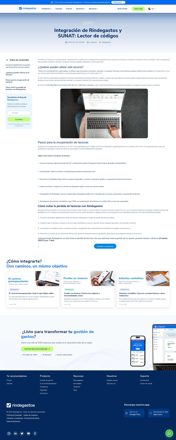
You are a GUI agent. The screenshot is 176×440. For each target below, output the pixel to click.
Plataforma (44, 387)
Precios (69, 9)
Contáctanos (144, 380)
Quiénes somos (112, 380)
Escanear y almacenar (48, 218)
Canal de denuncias (13, 421)
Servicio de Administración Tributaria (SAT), (63, 60)
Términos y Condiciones (15, 418)
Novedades (77, 383)
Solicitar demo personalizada (35, 349)
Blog (75, 390)
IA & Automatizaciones (48, 383)
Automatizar (44, 228)
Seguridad (43, 390)
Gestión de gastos (46, 380)
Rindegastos (42, 212)
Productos (46, 9)
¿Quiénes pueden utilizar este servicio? (17, 74)
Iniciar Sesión (122, 9)
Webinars (76, 387)
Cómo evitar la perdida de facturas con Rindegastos (16, 88)
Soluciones (44, 393)
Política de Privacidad (14, 415)
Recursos (92, 9)
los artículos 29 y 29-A (135, 146)
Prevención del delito (32, 418)
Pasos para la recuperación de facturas (17, 81)
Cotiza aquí (138, 9)
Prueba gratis (118, 2)
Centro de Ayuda (146, 383)
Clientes (58, 9)
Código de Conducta (30, 415)
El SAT (41, 78)
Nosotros (80, 9)
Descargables (78, 380)
